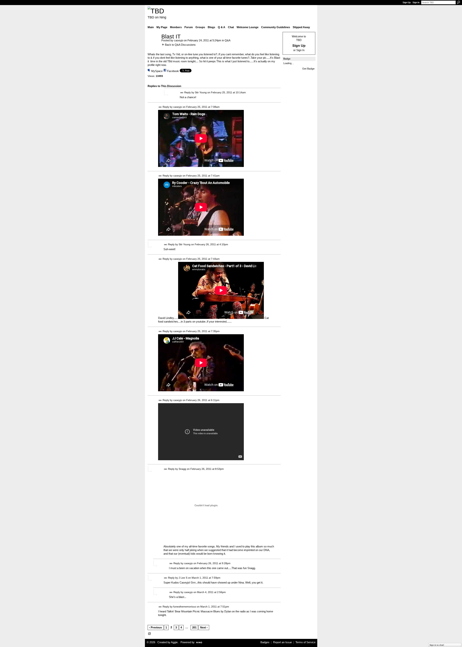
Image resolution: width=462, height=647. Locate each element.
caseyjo (178, 40)
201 (194, 627)
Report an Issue (282, 642)
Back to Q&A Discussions (180, 44)
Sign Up (407, 2)
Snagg (182, 468)
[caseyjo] (153, 43)
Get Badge (308, 68)
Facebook (173, 71)
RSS (149, 633)
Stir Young (201, 92)
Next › (204, 627)
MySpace (157, 71)
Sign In (416, 2)
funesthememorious (184, 606)
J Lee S (183, 577)
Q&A (227, 40)
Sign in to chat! (437, 645)
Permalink (182, 92)
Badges (264, 642)
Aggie (174, 642)
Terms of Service (305, 642)
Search (458, 2)
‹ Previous (155, 627)
